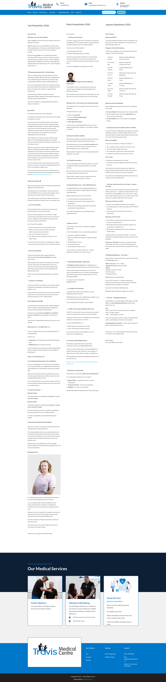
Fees (87, 654)
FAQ (72, 12)
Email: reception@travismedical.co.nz (131, 659)
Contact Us (78, 12)
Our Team (52, 12)
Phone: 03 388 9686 (129, 654)
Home (29, 12)
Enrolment (88, 657)
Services (35, 12)
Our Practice (42, 12)
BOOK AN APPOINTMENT (109, 12)
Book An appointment (110, 654)
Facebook (88, 660)
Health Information (64, 12)
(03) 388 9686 (64, 5)
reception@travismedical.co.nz (97, 5)
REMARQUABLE (87, 679)
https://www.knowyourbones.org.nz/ (42, 174)
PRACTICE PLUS (121, 12)
